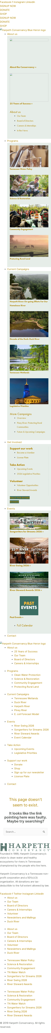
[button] (29, 34)
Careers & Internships (19, 909)
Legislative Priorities (19, 406)
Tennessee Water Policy (21, 169)
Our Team (12, 901)
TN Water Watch (16, 972)
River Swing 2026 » (20, 565)
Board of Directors (17, 905)
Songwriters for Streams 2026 (24, 976)
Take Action (17, 465)
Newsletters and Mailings (21, 917)
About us (15, 112)
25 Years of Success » (21, 103)
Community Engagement (21, 229)
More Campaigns (21, 414)
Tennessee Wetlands (19, 372)
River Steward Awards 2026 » (26, 590)
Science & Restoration (20, 198)
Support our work (21, 448)
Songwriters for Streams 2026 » (27, 531)
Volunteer (16, 481)
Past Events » (16, 617)
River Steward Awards (19, 984)
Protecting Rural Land (20, 258)
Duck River (13, 921)
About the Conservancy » (23, 67)
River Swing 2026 (17, 980)
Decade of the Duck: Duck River (24, 339)
